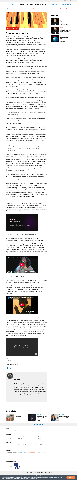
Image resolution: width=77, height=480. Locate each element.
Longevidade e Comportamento (65, 8)
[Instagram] (40, 424)
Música (8, 28)
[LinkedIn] (42, 424)
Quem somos (9, 430)
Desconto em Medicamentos (12, 444)
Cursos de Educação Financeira (34, 444)
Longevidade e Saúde (23, 8)
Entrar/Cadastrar (67, 4)
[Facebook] (35, 424)
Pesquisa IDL (36, 436)
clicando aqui (34, 478)
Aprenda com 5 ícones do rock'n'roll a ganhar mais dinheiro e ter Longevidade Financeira (65, 22)
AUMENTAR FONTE (67, 0)
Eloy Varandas (17, 379)
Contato (27, 430)
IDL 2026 (44, 4)
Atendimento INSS (22, 444)
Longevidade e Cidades (10, 8)
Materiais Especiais (10, 446)
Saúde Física (17, 414)
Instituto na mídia (21, 430)
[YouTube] (37, 424)
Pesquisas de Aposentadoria (27, 438)
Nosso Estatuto (48, 472)
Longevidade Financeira (50, 8)
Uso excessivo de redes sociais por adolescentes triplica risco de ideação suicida (42, 418)
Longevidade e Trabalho (36, 8)
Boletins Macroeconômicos (12, 436)
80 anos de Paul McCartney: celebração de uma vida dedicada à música (65, 31)
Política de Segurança (39, 472)
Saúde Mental (40, 414)
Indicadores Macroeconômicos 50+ (26, 436)
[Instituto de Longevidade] (10, 5)
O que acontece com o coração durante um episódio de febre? (19, 418)
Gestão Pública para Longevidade (13, 438)
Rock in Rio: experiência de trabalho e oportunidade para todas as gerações (65, 39)
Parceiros (32, 430)
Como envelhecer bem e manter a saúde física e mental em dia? (64, 418)
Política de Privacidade (30, 472)
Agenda (14, 430)
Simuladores (43, 444)
